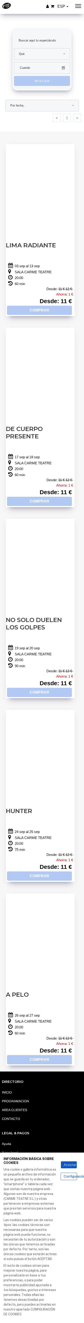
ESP (61, 6)
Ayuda (6, 1144)
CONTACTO (11, 1119)
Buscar (42, 81)
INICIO (7, 1092)
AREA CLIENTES (14, 1110)
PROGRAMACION (15, 1101)
